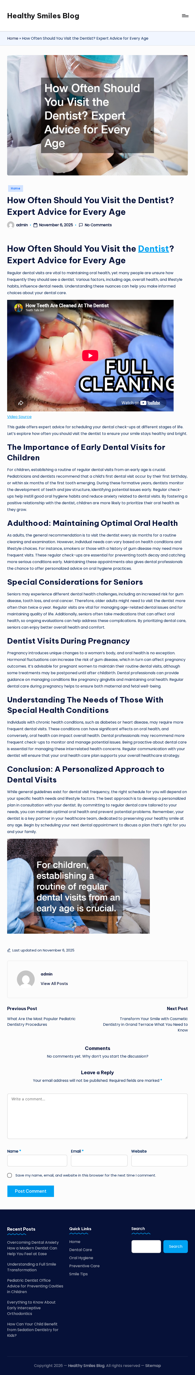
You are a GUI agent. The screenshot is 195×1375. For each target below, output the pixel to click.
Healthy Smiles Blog (43, 15)
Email (77, 1151)
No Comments (98, 225)
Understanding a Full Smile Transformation (31, 1267)
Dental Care (80, 1250)
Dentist (153, 248)
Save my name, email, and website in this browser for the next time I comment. (85, 1175)
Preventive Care (84, 1266)
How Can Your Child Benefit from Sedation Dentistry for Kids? (32, 1329)
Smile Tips (78, 1274)
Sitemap (153, 1365)
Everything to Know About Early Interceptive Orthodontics (31, 1308)
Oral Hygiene (81, 1258)
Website (139, 1151)
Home (12, 38)
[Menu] (185, 15)
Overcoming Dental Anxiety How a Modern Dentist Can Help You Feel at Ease (33, 1248)
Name (14, 1151)
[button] (54, 983)
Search (138, 1228)
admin (47, 974)
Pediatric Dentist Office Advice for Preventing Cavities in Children (35, 1286)
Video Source (19, 416)
